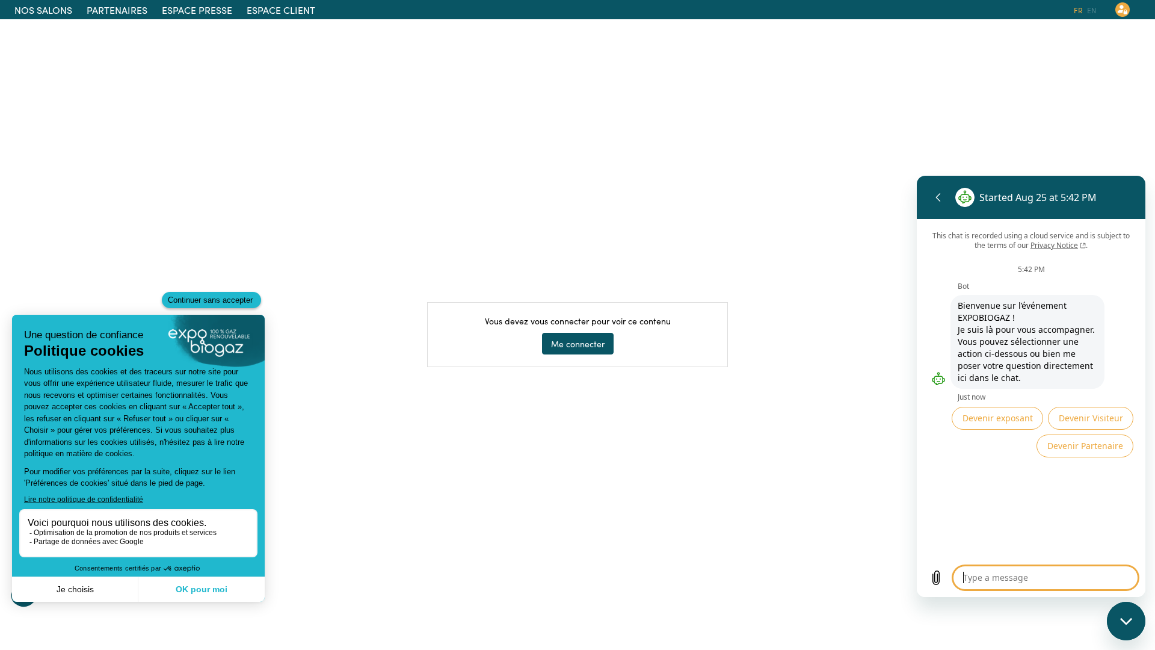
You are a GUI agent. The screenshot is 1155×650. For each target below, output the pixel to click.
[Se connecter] (1122, 9)
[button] (43, 9)
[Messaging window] (1031, 386)
